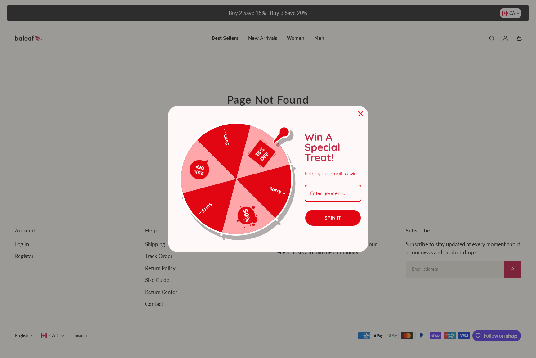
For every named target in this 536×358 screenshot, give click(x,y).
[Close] (360, 113)
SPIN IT (332, 218)
